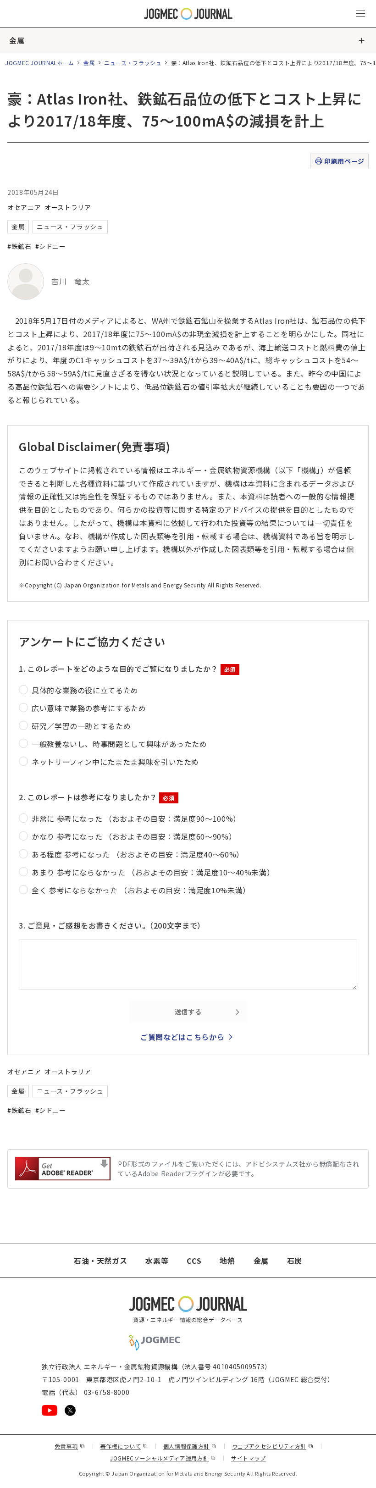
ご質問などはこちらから (182, 1036)
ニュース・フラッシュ (132, 62)
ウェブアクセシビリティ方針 (273, 1446)
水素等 (156, 1260)
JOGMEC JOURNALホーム (40, 62)
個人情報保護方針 (190, 1446)
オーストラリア (67, 207)
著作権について (124, 1446)
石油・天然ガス (100, 1260)
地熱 (227, 1260)
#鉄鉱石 (19, 246)
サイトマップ (248, 1458)
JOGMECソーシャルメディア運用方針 (163, 1458)
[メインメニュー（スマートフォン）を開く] (360, 14)
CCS (194, 1260)
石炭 (294, 1260)
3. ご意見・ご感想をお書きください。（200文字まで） (112, 925)
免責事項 (70, 1446)
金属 (16, 40)
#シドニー (50, 246)
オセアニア (24, 207)
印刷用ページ (344, 161)
